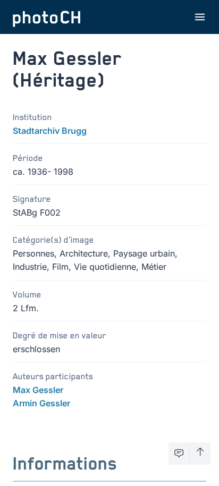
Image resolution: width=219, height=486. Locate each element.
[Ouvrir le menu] (199, 17)
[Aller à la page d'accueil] (47, 17)
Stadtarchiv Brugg (50, 130)
